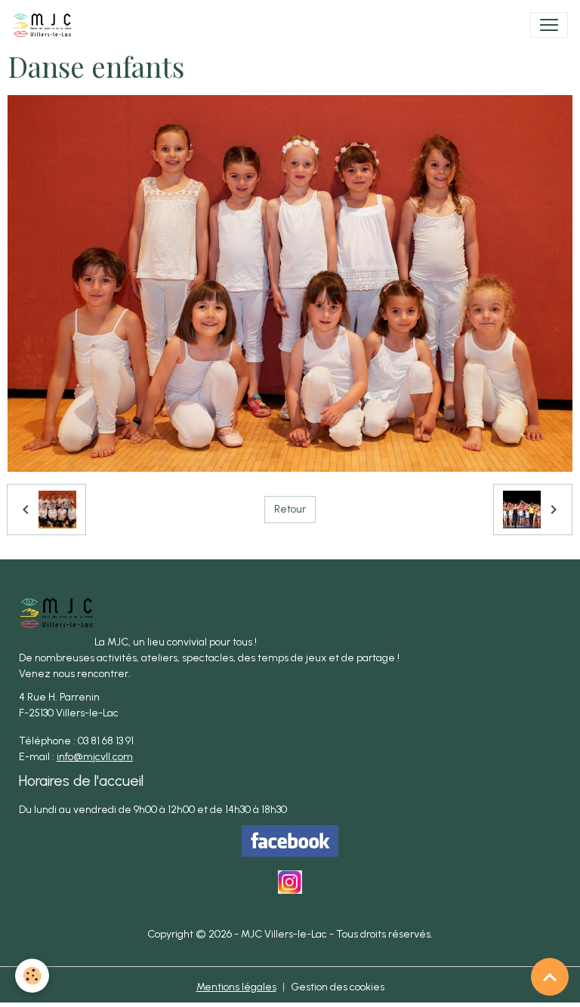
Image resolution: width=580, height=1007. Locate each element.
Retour (290, 509)
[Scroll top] (550, 977)
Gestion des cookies (337, 987)
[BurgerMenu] (549, 25)
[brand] (45, 25)
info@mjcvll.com (95, 756)
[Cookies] (32, 976)
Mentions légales (236, 987)
